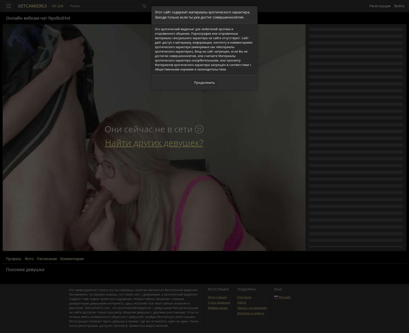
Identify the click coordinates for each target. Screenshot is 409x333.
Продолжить (204, 82)
